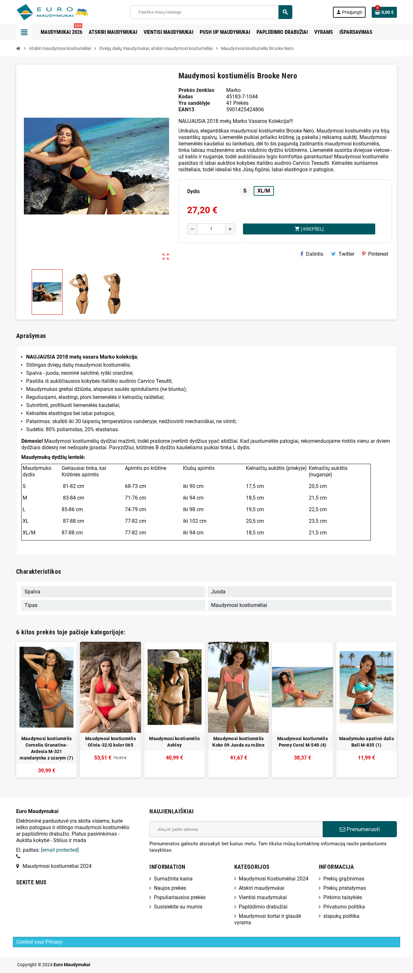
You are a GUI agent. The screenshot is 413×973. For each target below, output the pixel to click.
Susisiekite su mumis (178, 907)
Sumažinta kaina (173, 879)
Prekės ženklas (196, 90)
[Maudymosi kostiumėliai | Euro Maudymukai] (44, 12)
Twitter (346, 254)
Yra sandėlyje (194, 103)
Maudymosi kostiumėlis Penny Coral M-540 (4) (302, 742)
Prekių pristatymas (344, 888)
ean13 (186, 109)
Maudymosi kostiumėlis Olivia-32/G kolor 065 (110, 742)
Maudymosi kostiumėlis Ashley (174, 742)
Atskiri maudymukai (261, 888)
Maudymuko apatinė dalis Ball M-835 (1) (366, 742)
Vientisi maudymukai (263, 897)
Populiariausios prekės (180, 897)
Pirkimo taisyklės (342, 897)
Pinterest (378, 254)
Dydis (193, 191)
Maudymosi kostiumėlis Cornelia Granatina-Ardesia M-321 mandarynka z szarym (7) (46, 748)
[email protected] (60, 850)
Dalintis (314, 254)
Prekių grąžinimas (343, 879)
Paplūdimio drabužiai (263, 907)
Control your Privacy (39, 942)
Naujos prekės (170, 888)
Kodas (185, 97)
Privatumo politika (344, 907)
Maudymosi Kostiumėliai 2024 (273, 879)
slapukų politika (341, 916)
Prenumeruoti (362, 829)
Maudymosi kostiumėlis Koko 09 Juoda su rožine (238, 742)
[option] (46, 710)
